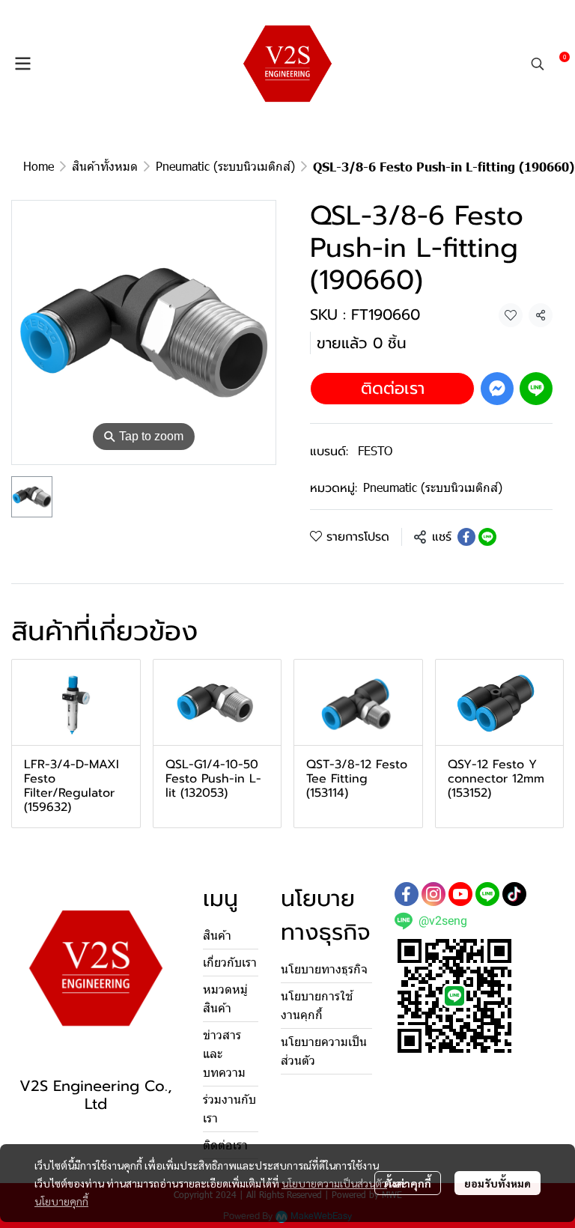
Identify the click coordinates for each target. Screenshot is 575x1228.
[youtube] (460, 894)
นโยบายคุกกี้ (61, 1201)
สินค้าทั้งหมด (105, 166)
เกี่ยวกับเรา (230, 962)
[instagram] (433, 894)
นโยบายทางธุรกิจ (324, 969)
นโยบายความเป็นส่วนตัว (334, 1183)
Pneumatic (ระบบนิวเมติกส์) (225, 166)
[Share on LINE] (487, 537)
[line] (487, 894)
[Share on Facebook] (466, 537)
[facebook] (407, 894)
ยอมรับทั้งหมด (497, 1183)
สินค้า (217, 935)
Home (38, 166)
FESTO (375, 450)
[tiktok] (514, 894)
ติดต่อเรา (393, 388)
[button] (537, 63)
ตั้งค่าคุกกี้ (407, 1183)
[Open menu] (22, 64)
